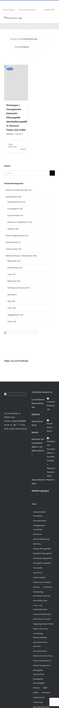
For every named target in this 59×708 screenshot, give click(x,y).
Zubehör (11, 229)
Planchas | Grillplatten (17, 222)
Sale (9, 301)
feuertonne (37, 573)
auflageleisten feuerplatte (39, 527)
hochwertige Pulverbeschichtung (41, 594)
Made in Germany (40, 629)
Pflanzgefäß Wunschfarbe (38, 672)
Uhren (10, 321)
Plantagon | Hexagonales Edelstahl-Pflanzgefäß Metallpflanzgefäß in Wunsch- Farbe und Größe (16, 117)
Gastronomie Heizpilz (42, 582)
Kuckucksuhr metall (41, 619)
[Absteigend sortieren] (48, 39)
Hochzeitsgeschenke (15, 235)
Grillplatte (47, 587)
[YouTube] (20, 439)
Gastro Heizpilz (39, 577)
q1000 (35, 693)
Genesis (36, 587)
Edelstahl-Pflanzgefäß (42, 553)
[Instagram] (8, 439)
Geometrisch (13, 267)
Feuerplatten (13, 208)
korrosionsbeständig (41, 614)
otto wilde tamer (40, 651)
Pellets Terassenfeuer (42, 661)
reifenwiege (38, 702)
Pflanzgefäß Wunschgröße (39, 681)
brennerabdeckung (41, 539)
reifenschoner (39, 697)
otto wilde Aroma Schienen (40, 644)
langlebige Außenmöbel (43, 624)
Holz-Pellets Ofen (40, 601)
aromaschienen (39, 521)
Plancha (36, 688)
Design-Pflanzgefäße (41, 549)
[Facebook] (5, 439)
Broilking (37, 544)
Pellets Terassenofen (41, 665)
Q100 (45, 688)
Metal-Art (11, 281)
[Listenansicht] (31, 53)
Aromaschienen (14, 202)
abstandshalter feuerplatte (39, 514)
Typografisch (13, 315)
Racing (10, 294)
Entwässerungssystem (42, 558)
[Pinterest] (12, 439)
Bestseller (12, 261)
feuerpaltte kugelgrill (42, 563)
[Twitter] (16, 439)
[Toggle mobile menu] (54, 18)
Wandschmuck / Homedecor (19, 255)
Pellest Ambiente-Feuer (43, 656)
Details (23, 149)
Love (9, 274)
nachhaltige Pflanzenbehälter (40, 635)
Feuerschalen (13, 215)
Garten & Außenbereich (17, 190)
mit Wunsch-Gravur (16, 288)
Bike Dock (37, 534)
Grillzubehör (11, 197)
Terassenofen (12, 249)
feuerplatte (37, 568)
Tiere (9, 308)
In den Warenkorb (12, 145)
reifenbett (46, 693)
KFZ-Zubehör (12, 242)
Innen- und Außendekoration (40, 607)
